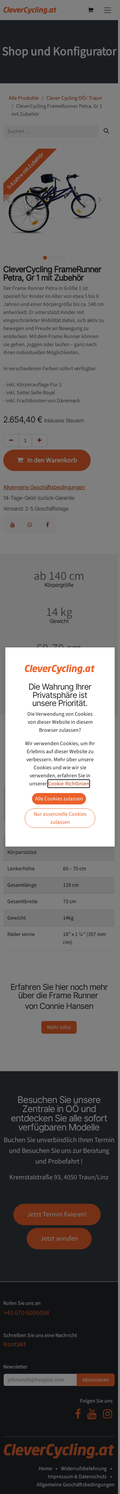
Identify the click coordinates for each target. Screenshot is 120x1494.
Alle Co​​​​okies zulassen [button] (59, 798)
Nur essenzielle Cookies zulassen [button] (60, 818)
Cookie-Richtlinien (68, 783)
